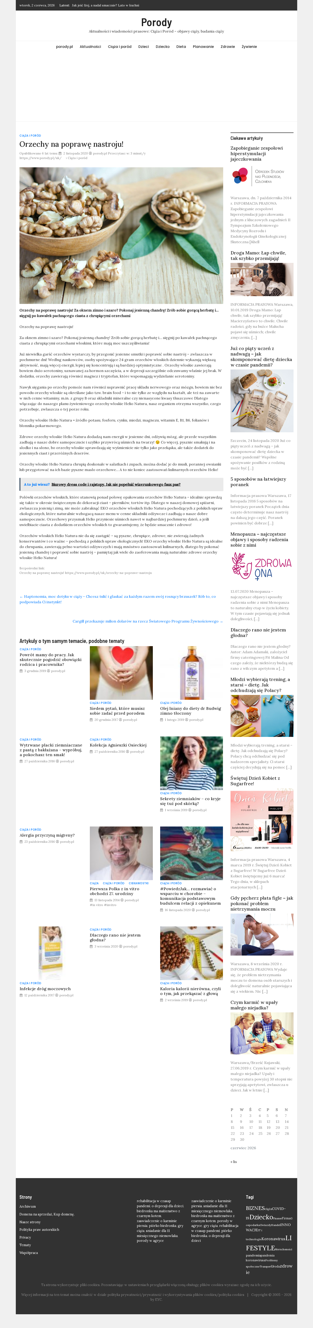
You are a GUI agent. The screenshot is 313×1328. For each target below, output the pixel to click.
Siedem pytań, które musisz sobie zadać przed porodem (117, 711)
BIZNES (255, 1208)
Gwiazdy (265, 1225)
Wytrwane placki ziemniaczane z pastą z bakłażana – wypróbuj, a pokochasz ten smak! (51, 749)
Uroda (275, 1266)
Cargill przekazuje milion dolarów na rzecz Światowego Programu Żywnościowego (148, 621)
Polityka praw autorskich (39, 1230)
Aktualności (90, 46)
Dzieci (143, 46)
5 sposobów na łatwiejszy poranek (258, 481)
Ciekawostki (139, 883)
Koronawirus (273, 1238)
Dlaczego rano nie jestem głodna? (115, 937)
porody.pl (64, 46)
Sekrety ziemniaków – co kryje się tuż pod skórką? (190, 801)
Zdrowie (228, 46)
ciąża (268, 1209)
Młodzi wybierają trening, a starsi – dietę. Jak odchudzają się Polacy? (260, 684)
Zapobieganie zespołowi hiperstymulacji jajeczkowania (257, 153)
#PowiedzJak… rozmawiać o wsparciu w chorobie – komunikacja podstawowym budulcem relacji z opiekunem (190, 896)
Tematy (25, 1245)
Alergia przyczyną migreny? (47, 835)
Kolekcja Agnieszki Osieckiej (118, 745)
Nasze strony (30, 1222)
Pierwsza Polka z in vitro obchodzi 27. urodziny (114, 891)
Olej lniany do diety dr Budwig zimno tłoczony (190, 711)
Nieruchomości (283, 1249)
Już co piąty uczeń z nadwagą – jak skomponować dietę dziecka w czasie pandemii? (261, 356)
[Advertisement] (156, 87)
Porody (156, 21)
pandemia (253, 1255)
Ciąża (94, 883)
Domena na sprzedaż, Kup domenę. (46, 1214)
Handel (275, 1225)
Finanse (277, 1218)
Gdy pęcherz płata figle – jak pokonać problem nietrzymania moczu (262, 903)
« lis (234, 1161)
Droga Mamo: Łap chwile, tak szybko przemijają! (258, 255)
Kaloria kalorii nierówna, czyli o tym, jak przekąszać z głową (190, 991)
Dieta (181, 46)
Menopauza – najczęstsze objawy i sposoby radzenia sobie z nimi (259, 539)
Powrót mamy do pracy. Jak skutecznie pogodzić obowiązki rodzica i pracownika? (51, 659)
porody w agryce (150, 1241)
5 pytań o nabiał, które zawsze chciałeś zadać (105, 5)
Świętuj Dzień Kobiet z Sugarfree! (255, 780)
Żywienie (249, 46)
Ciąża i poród (120, 46)
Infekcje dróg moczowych (45, 988)
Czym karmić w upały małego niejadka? (254, 1005)
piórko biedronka (162, 1226)
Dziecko (163, 46)
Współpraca (28, 1253)
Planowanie (203, 46)
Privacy (25, 1237)
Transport (265, 1266)
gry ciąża (211, 1226)
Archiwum (27, 1206)
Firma (286, 1218)
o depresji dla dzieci (167, 1206)
